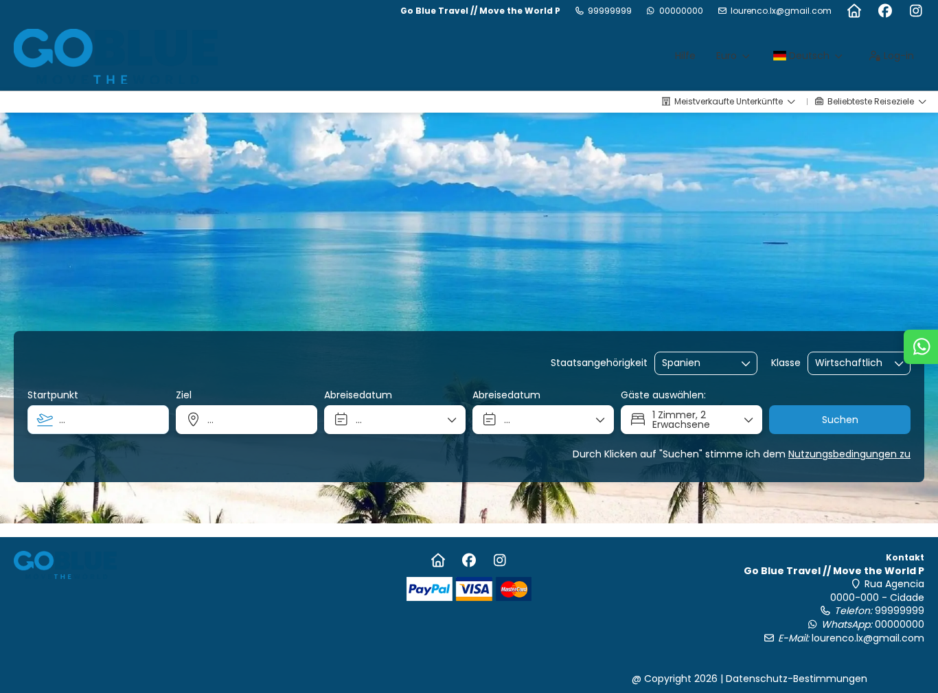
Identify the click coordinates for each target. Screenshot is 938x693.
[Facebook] (884, 11)
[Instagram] (915, 11)
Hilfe (685, 56)
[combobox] (696, 363)
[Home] (853, 11)
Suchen (840, 420)
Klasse (786, 363)
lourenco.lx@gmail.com (781, 10)
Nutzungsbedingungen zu (849, 454)
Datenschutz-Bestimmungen (796, 678)
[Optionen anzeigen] (746, 363)
